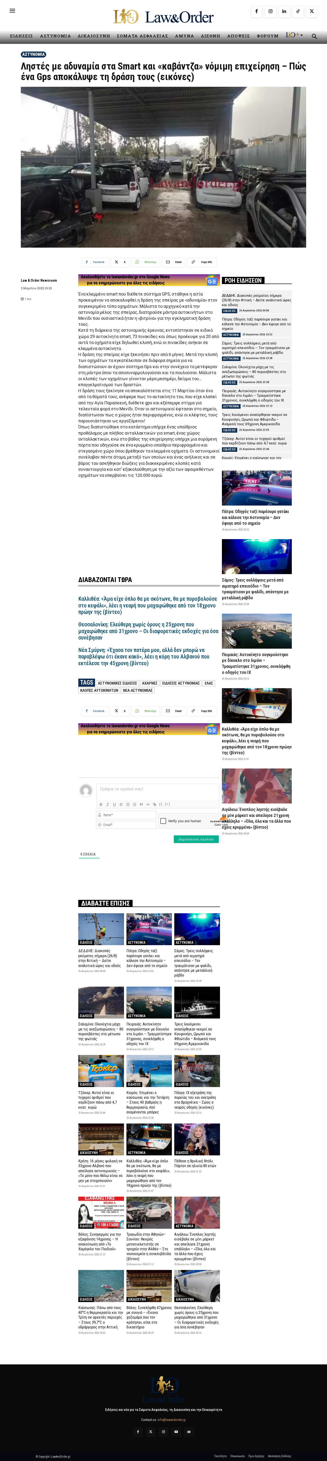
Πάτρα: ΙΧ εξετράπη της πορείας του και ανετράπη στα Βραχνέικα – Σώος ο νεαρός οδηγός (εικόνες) (195, 1100)
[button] (314, 37)
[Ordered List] (127, 804)
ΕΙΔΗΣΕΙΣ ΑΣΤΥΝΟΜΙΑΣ (181, 683)
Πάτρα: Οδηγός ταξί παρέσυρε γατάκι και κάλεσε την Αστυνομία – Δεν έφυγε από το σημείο (146, 958)
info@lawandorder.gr (172, 1420)
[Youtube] (176, 1432)
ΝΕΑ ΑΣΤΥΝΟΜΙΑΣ (138, 690)
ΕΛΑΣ (209, 683)
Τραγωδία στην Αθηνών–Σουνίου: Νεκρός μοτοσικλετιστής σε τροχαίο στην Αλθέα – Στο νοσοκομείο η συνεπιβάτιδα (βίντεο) (148, 1246)
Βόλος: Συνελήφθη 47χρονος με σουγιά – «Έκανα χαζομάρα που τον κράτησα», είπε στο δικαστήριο (149, 1317)
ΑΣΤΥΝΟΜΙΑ (33, 54)
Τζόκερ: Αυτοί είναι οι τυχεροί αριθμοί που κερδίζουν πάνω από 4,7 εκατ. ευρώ (97, 1100)
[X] (312, 11)
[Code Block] (148, 804)
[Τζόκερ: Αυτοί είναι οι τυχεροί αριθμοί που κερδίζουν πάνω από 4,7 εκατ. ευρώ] (101, 1071)
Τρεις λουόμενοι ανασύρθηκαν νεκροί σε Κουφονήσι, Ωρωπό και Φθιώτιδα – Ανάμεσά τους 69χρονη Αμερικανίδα (195, 1034)
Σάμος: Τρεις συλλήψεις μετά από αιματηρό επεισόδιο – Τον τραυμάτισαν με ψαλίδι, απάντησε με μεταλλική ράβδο (193, 963)
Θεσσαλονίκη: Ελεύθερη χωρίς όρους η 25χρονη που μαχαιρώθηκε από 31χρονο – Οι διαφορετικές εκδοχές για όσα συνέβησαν (148, 631)
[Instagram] (270, 11)
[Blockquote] (141, 804)
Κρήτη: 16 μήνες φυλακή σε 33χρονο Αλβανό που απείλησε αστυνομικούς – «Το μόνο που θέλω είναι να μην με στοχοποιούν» (100, 1170)
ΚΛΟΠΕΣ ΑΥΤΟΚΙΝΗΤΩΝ (99, 690)
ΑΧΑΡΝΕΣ (150, 683)
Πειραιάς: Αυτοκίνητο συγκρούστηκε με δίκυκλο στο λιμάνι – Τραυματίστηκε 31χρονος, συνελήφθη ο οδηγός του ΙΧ (149, 1034)
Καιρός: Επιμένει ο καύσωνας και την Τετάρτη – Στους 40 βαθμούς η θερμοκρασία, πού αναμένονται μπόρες (147, 1102)
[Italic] (107, 804)
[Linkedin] (284, 11)
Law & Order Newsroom (39, 280)
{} (161, 804)
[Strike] (121, 804)
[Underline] (114, 804)
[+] (167, 804)
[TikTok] (298, 11)
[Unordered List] (134, 804)
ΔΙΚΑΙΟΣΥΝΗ (89, 1153)
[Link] (154, 804)
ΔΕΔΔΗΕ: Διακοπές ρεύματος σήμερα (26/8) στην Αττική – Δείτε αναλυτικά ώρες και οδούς (99, 958)
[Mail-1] (189, 1432)
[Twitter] (150, 1432)
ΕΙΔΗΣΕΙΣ (86, 942)
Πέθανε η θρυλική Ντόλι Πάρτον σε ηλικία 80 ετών (195, 1163)
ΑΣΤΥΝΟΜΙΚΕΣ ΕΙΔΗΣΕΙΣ (117, 683)
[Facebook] (257, 11)
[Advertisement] (149, 524)
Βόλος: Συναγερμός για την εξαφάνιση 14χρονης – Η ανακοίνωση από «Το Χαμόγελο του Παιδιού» (99, 1241)
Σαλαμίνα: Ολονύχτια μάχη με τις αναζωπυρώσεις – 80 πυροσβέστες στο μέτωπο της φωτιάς (100, 1031)
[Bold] (101, 804)
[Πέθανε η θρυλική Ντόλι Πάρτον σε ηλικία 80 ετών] (197, 1139)
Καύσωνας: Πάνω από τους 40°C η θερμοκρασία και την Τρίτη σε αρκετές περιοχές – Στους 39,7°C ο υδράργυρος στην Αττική (100, 1317)
